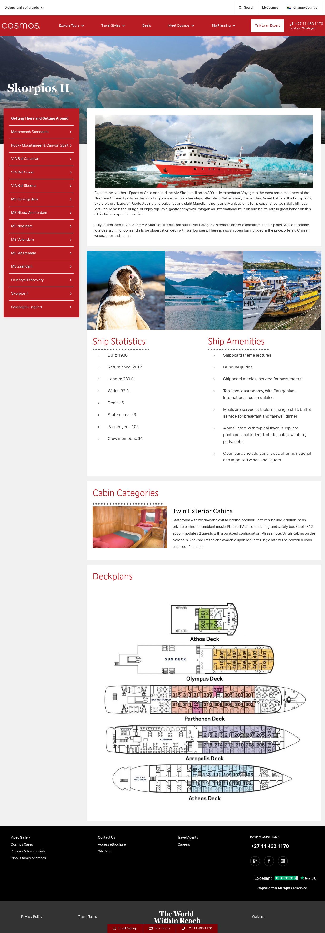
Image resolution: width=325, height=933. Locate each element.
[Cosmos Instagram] (283, 861)
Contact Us (106, 837)
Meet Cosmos (178, 25)
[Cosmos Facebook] (269, 861)
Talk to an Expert (267, 25)
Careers (184, 844)
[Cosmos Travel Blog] (255, 861)
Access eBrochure (112, 844)
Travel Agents (188, 837)
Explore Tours (69, 25)
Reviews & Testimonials (28, 851)
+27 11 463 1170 (309, 24)
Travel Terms (87, 916)
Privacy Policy (31, 916)
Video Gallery (20, 837)
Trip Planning (221, 25)
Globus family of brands (22, 7)
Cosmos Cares (22, 844)
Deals (146, 25)
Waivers (258, 916)
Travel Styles (110, 25)
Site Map (104, 851)
